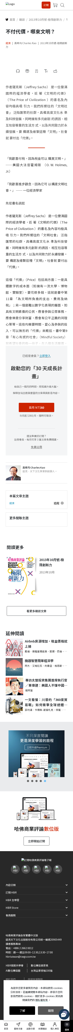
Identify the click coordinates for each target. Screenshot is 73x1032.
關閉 (51, 1010)
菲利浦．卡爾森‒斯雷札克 (39, 710)
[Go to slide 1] (28, 781)
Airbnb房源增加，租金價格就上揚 (46, 643)
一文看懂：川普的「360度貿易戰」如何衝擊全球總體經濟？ (46, 702)
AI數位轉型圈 (13, 970)
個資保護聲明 (35, 979)
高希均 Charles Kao (25, 43)
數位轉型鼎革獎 (39, 965)
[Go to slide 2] (32, 781)
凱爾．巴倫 (56, 651)
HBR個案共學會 (14, 965)
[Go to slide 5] (45, 781)
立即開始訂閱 (36, 841)
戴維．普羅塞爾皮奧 (36, 651)
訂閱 (46, 5)
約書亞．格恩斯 (53, 665)
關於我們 (11, 979)
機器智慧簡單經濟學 (39, 660)
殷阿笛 (29, 690)
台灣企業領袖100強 (41, 970)
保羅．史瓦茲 (63, 710)
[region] (36, 753)
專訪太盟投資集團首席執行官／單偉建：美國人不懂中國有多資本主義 (46, 683)
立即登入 (45, 356)
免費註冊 (36, 446)
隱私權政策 (41, 1000)
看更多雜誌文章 (36, 611)
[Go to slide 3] (36, 781)
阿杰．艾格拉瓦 (33, 665)
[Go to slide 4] (41, 781)
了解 (22, 1010)
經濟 (8, 43)
